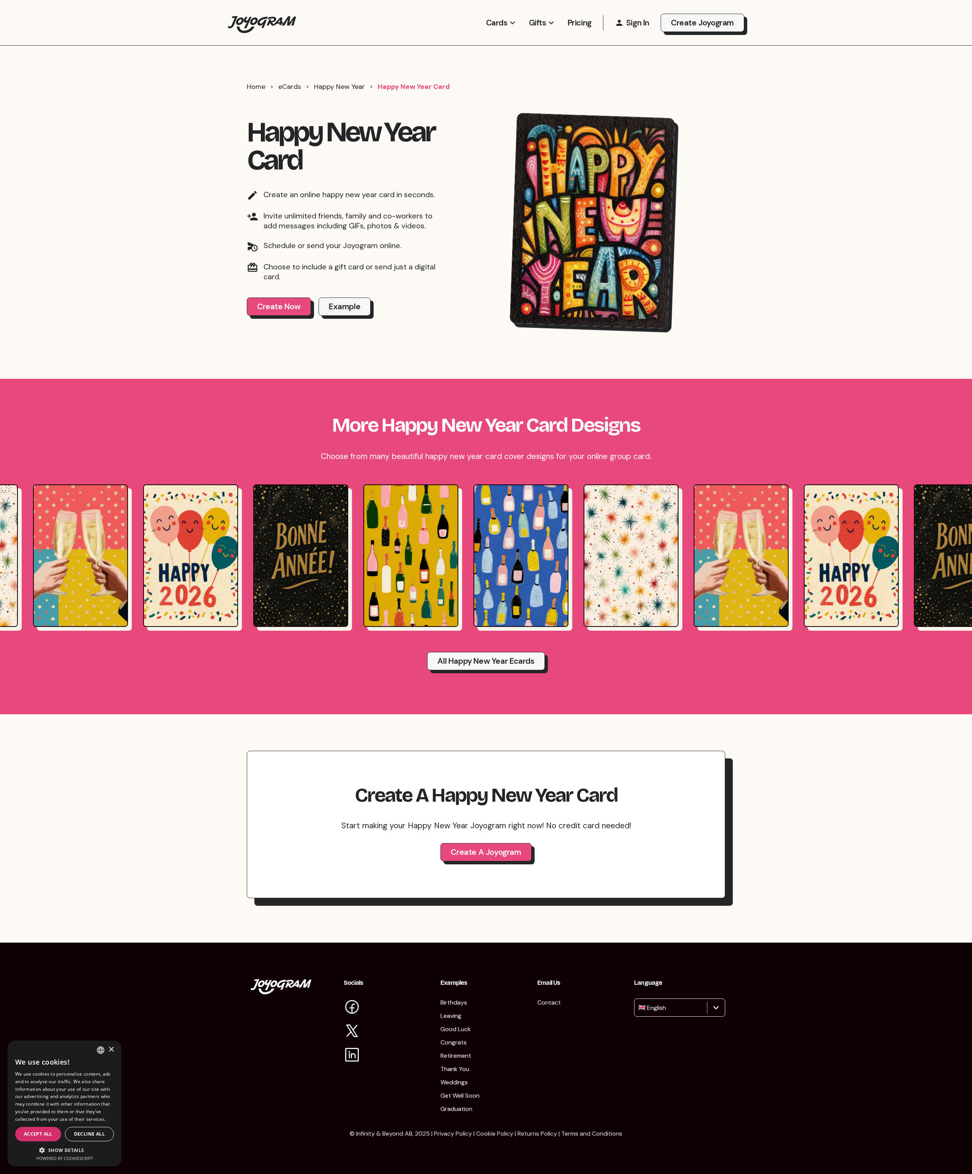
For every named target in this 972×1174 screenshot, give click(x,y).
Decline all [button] (89, 1134)
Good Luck (455, 1029)
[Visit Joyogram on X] (352, 1031)
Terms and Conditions (591, 1134)
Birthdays (453, 1002)
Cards (497, 22)
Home (256, 86)
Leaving (450, 1016)
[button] (64, 1149)
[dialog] (65, 1103)
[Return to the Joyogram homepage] (262, 22)
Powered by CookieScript (64, 1158)
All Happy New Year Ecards (485, 661)
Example (344, 306)
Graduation (456, 1109)
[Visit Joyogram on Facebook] (352, 1007)
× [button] (111, 1049)
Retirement (455, 1056)
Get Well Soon (460, 1096)
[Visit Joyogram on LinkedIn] (352, 1055)
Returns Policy (537, 1134)
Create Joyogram (702, 22)
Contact (549, 1002)
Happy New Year (339, 86)
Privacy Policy (453, 1134)
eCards (289, 86)
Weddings (454, 1082)
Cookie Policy (494, 1134)
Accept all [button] (38, 1134)
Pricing (580, 22)
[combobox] (639, 1008)
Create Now (279, 306)
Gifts (537, 22)
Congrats (453, 1042)
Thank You (454, 1069)
